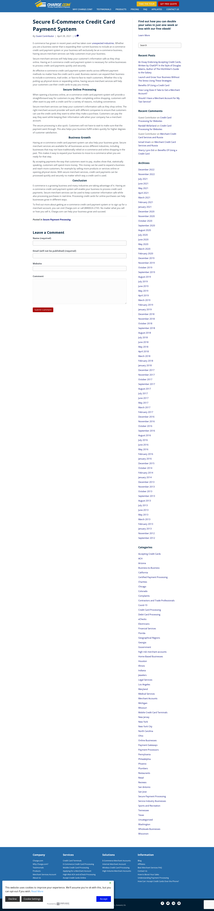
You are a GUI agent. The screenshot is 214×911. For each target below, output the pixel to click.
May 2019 (143, 290)
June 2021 (143, 183)
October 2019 (145, 267)
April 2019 (143, 295)
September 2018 (146, 328)
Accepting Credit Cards (149, 553)
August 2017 (144, 388)
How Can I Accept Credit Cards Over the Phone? (158, 881)
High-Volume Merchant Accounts (116, 871)
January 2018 (145, 365)
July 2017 (143, 393)
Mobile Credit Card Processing (76, 867)
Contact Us (172, 9)
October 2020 (145, 220)
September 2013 (146, 495)
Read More (37, 891)
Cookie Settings (32, 899)
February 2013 (145, 523)
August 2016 (144, 435)
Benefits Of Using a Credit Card (153, 85)
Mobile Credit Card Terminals (152, 712)
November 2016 (146, 421)
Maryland (143, 689)
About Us (37, 877)
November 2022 (146, 174)
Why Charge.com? (82, 9)
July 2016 (143, 440)
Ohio (140, 735)
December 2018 (146, 314)
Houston (142, 661)
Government (144, 647)
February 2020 (145, 253)
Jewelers (142, 675)
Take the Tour (146, 3)
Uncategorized (145, 819)
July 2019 (143, 281)
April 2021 (143, 192)
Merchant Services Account (44, 874)
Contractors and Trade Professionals (156, 600)
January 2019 (145, 309)
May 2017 (143, 402)
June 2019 (143, 286)
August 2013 (144, 500)
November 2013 (146, 486)
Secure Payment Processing (57, 219)
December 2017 (146, 370)
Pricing (135, 9)
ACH (140, 558)
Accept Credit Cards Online (74, 877)
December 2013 (146, 481)
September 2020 (146, 225)
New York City (145, 726)
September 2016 (146, 430)
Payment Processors (148, 749)
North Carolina (145, 731)
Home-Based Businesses (150, 656)
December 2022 (146, 169)
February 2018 (145, 360)
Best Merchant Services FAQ (150, 867)
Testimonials (104, 9)
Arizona (142, 563)
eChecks (142, 619)
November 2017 (146, 374)
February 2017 (145, 412)
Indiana (142, 670)
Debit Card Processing (149, 614)
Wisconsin (143, 833)
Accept (103, 899)
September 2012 (146, 537)
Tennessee (143, 810)
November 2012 (146, 533)
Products (121, 9)
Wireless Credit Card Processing (115, 867)
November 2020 (146, 216)
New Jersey (143, 717)
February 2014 (145, 472)
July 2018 (143, 337)
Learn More (144, 35)
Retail (141, 777)
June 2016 (143, 444)
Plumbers (143, 768)
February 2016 (145, 454)
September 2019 (146, 272)
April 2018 (143, 351)
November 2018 (146, 318)
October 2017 (145, 379)
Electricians (144, 623)
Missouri (142, 707)
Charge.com (38, 860)
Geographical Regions (149, 637)
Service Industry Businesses (152, 801)
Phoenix (142, 763)
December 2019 (146, 258)
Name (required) (42, 238)
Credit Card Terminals (72, 860)
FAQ (145, 9)
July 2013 (143, 505)
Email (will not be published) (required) (54, 250)
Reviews (142, 782)
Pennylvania (144, 754)
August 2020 (144, 230)
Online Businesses (147, 740)
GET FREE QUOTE (168, 3)
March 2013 (144, 519)
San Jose (142, 791)
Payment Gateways (148, 745)
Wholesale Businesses (149, 828)
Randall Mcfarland (147, 125)
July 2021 (143, 178)
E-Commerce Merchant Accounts (116, 860)
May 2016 (143, 449)
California (143, 572)
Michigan (142, 703)
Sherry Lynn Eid (146, 150)
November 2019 (146, 262)
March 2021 (144, 197)
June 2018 (143, 342)
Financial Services (147, 628)
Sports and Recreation (149, 805)
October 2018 (145, 323)
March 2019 (144, 300)
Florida (141, 633)
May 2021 (143, 188)
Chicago (142, 586)
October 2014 (145, 468)
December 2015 (146, 463)
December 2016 (146, 416)
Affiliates (157, 9)
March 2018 (144, 356)
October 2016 (145, 426)
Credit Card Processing (149, 609)
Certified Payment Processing (153, 577)
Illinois (141, 665)
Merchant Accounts (147, 698)
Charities (142, 581)
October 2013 (145, 491)
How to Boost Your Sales (148, 874)
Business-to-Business (149, 567)
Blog (140, 860)
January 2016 (145, 458)
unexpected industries (103, 43)
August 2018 (144, 332)
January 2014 (145, 477)
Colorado (142, 591)
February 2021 (145, 202)
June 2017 (143, 398)
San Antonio (144, 787)
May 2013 (143, 514)
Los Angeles (144, 684)
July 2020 (143, 234)
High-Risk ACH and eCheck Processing (79, 874)
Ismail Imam (144, 141)
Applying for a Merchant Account (77, 871)
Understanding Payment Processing (153, 877)
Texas (141, 815)
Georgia (142, 642)
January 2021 (145, 206)
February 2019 (145, 304)
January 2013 (145, 528)
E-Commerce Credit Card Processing (78, 864)
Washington (144, 824)
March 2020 (144, 248)
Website (37, 263)
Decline (12, 899)
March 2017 (144, 407)
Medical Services (146, 693)
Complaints (144, 595)
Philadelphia (144, 759)
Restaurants (144, 773)
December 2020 (146, 211)
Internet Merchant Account (114, 864)
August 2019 (144, 276)
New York (143, 721)
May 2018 (143, 346)
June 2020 (143, 239)
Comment (38, 276)
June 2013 (143, 509)
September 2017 (146, 384)
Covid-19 (142, 605)
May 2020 (143, 244)
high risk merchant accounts (152, 651)
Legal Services (145, 679)
